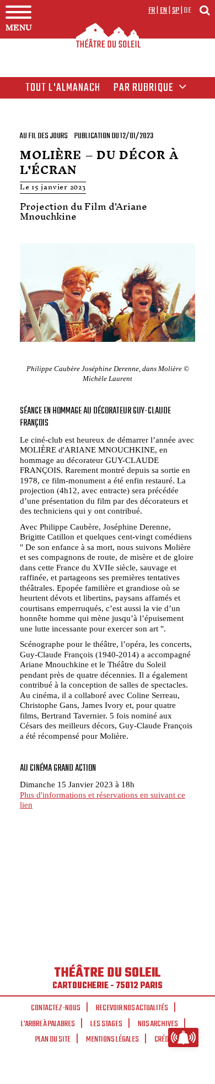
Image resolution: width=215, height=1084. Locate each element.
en (164, 10)
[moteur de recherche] (204, 10)
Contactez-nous (55, 1008)
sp (176, 10)
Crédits (166, 1039)
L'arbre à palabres (48, 1024)
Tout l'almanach (63, 88)
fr (151, 10)
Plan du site (53, 1039)
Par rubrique (145, 88)
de (187, 10)
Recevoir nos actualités (132, 1008)
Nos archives (158, 1024)
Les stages (106, 1024)
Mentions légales (112, 1039)
